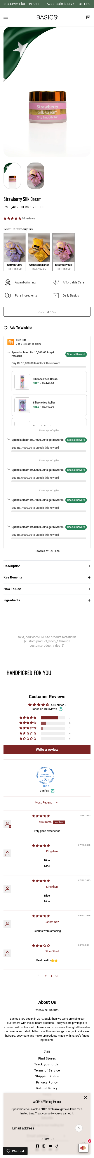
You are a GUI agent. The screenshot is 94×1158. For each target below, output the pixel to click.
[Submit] (79, 1128)
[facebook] (37, 1146)
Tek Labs (54, 551)
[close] (86, 1097)
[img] (41, 816)
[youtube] (50, 1146)
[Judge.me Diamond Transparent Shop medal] (45, 775)
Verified (44, 790)
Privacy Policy (47, 1082)
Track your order (47, 1064)
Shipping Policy (47, 1076)
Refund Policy (47, 1088)
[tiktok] (56, 1146)
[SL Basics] (47, 17)
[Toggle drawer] (5, 17)
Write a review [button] (47, 750)
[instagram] (43, 1146)
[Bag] (88, 17)
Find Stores (47, 1058)
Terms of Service (47, 1070)
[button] (12, 218)
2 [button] (46, 976)
